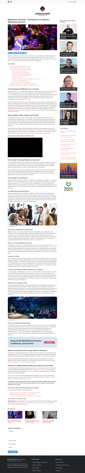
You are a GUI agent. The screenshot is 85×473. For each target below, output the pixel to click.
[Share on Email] (21, 53)
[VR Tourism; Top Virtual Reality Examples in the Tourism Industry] (49, 411)
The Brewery (17, 319)
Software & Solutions (37, 465)
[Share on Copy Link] (23, 53)
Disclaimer (58, 470)
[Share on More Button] (25, 53)
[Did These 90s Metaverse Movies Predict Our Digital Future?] (15, 411)
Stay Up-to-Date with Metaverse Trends (21, 75)
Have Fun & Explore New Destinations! (21, 82)
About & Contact (59, 462)
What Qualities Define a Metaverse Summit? (20, 67)
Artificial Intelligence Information (39, 462)
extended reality (21, 183)
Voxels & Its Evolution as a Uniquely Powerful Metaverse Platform (25, 392)
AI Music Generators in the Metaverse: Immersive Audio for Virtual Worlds (32, 421)
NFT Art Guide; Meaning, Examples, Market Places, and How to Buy (25, 395)
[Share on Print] (18, 53)
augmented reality (18, 99)
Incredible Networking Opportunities (20, 72)
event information (12, 404)
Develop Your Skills (16, 77)
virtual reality (24, 402)
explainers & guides (22, 404)
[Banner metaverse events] (32, 337)
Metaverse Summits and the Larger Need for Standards (22, 83)
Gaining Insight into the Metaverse (20, 71)
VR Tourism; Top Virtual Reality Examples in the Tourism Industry (48, 421)
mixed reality (27, 99)
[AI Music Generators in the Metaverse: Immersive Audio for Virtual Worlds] (32, 411)
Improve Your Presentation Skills (19, 80)
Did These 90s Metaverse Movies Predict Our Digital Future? (14, 421)
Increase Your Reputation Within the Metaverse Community (25, 79)
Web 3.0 (50, 330)
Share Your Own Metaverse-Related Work (22, 74)
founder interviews (50, 402)
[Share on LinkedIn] (9, 53)
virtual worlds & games (33, 402)
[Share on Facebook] (14, 53)
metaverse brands (31, 371)
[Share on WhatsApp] (16, 53)
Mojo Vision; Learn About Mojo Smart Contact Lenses (22, 394)
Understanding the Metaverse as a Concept (20, 66)
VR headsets (19, 331)
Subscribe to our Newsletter (62, 465)
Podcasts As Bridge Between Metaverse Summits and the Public (24, 85)
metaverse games (52, 246)
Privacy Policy (59, 467)
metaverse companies (41, 369)
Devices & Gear (35, 467)
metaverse (18, 91)
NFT (53, 245)
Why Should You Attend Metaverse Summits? (20, 69)
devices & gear (42, 402)
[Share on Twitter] (11, 53)
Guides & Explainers (36, 470)
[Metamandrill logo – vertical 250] (42, 6)
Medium (16, 226)
